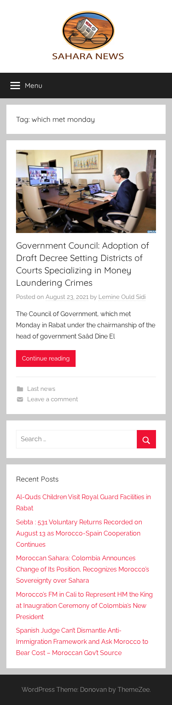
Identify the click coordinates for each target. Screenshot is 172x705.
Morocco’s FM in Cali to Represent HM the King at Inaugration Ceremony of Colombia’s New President (84, 606)
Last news (41, 388)
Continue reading (46, 358)
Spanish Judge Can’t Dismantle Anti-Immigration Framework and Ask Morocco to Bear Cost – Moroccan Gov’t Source (82, 642)
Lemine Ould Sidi (122, 297)
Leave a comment (52, 399)
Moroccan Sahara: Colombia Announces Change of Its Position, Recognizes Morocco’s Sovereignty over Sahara (82, 569)
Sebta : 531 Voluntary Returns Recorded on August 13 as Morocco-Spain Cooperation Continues (79, 533)
